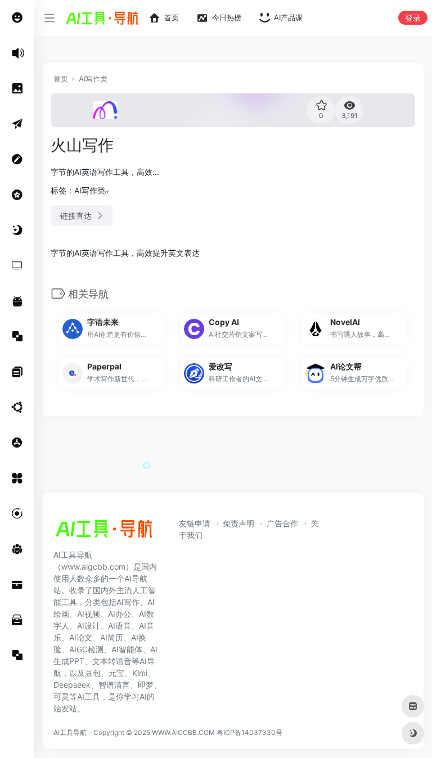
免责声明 (238, 523)
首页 (60, 78)
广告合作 (282, 523)
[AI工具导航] (104, 532)
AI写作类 (93, 78)
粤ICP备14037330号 (249, 732)
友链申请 (194, 523)
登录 (413, 17)
